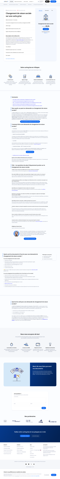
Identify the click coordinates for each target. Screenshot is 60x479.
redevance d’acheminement (33, 170)
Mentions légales (19, 450)
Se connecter (32, 457)
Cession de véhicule (7, 446)
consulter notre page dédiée (35, 475)
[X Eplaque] (31, 464)
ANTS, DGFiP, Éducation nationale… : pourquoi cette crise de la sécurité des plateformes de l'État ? (49, 451)
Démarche (40, 10)
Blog (31, 451)
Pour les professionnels (7, 451)
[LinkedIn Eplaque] (29, 464)
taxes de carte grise (39, 221)
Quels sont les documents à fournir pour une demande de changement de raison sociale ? (27, 105)
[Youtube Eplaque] (34, 464)
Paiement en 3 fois (33, 455)
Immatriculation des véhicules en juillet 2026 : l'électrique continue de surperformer (49, 447)
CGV (33, 466)
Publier (44, 408)
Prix (52, 10)
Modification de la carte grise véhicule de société (21, 155)
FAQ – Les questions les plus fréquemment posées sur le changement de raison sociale (27, 102)
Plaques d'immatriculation (8, 450)
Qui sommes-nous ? (20, 446)
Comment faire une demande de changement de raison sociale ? (23, 101)
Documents (47, 10)
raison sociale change (20, 39)
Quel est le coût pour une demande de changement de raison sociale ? (24, 104)
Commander (53, 1)
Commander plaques (35, 435)
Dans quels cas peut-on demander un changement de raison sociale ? (24, 99)
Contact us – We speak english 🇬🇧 (35, 450)
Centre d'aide (32, 446)
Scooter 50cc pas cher (7, 453)
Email (31, 403)
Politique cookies (20, 453)
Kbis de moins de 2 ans (8, 283)
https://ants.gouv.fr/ (37, 144)
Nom (14, 403)
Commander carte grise (25, 435)
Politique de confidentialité (21, 451)
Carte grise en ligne (7, 448)
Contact (31, 448)
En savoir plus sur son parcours (30, 238)
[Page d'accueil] (6, 1)
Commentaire (16, 396)
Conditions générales (20, 448)
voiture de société (34, 269)
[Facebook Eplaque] (26, 464)
